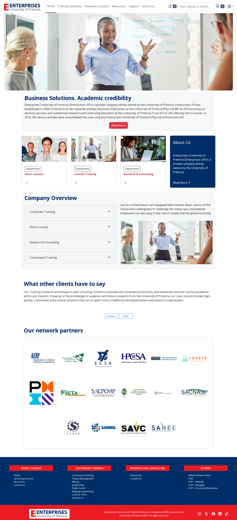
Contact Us (19, 485)
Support (134, 6)
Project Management (83, 478)
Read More (118, 125)
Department (33, 168)
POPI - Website (196, 481)
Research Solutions (96, 6)
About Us (148, 6)
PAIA (190, 478)
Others (206, 468)
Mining (75, 481)
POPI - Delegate (196, 485)
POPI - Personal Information (203, 488)
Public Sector (79, 488)
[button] (140, 6)
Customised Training (70, 257)
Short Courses (70, 226)
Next (126, 316)
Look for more (79, 494)
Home (51, 6)
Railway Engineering (82, 491)
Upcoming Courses (24, 478)
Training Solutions (69, 6)
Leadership (78, 485)
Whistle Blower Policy (199, 475)
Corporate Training (70, 211)
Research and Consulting (147, 468)
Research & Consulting (70, 242)
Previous (111, 316)
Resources (119, 6)
